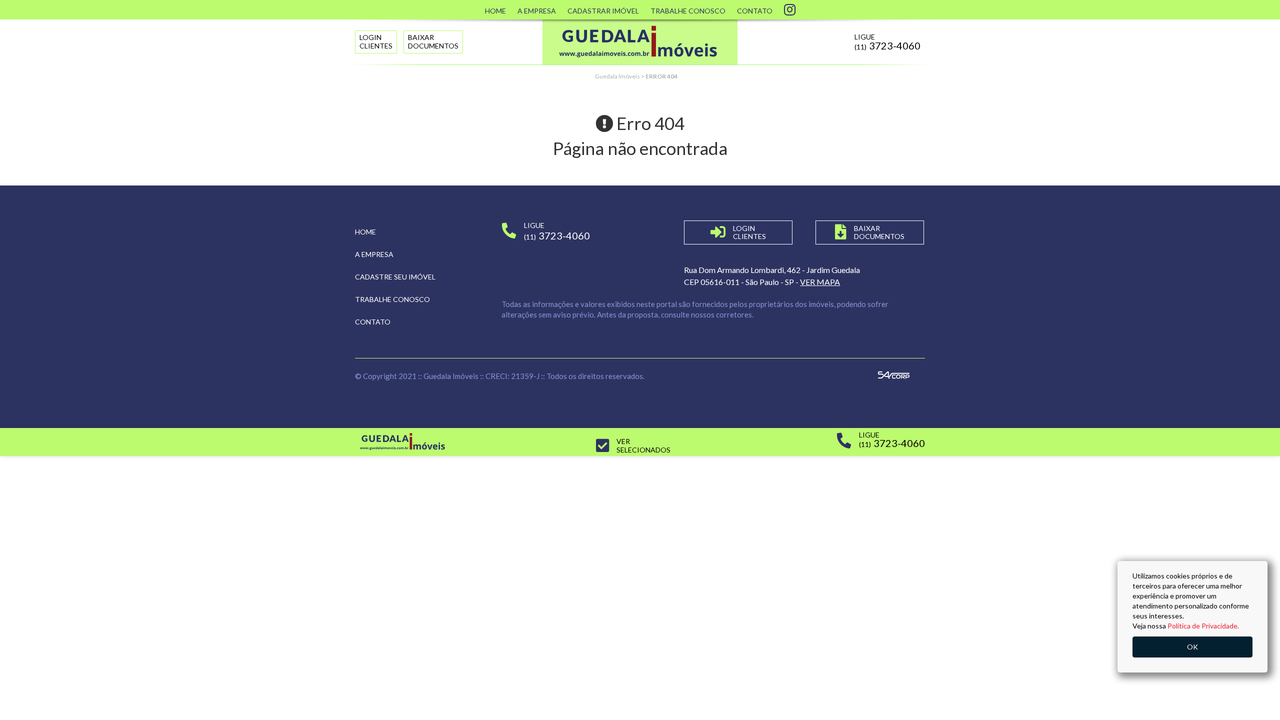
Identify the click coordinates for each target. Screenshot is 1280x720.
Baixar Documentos (433, 41)
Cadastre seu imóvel (395, 276)
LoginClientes (376, 41)
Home (495, 10)
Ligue (887, 42)
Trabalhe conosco (392, 299)
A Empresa (537, 10)
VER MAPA (820, 281)
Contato (754, 10)
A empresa (374, 254)
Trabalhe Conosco (688, 10)
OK (1192, 646)
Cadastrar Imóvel (603, 10)
